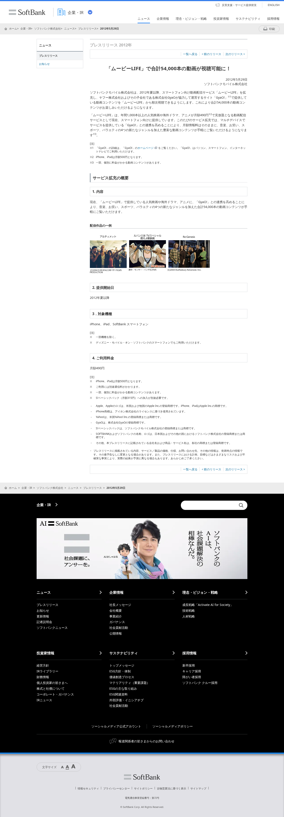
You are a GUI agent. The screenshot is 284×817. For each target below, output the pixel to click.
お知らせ (44, 64)
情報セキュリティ (88, 788)
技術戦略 (188, 610)
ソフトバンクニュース (52, 627)
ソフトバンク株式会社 (47, 28)
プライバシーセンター (116, 788)
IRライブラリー (47, 671)
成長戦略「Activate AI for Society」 (207, 605)
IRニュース (44, 700)
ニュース (69, 28)
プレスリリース (87, 28)
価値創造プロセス (121, 677)
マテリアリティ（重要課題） (129, 683)
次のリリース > (235, 54)
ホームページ (146, 148)
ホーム (13, 28)
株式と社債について (51, 688)
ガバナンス (117, 622)
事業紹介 (115, 616)
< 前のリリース (211, 54)
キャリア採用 (191, 671)
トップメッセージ (121, 665)
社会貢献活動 (118, 627)
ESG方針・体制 (120, 671)
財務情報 (43, 677)
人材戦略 (188, 616)
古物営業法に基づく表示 (171, 788)
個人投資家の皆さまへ (52, 683)
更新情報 (43, 616)
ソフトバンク (142, 777)
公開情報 (115, 633)
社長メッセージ (120, 605)
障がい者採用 (191, 677)
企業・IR (25, 28)
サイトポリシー (143, 788)
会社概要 (115, 610)
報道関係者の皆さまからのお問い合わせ (146, 741)
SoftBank (27, 12)
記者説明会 (44, 622)
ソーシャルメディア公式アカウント (116, 726)
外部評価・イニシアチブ (126, 700)
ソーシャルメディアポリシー (172, 726)
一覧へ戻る (190, 54)
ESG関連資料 (118, 694)
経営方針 (43, 665)
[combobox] (208, 505)
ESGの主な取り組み (123, 688)
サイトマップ (198, 788)
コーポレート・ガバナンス (55, 694)
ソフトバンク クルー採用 (199, 683)
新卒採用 (188, 665)
